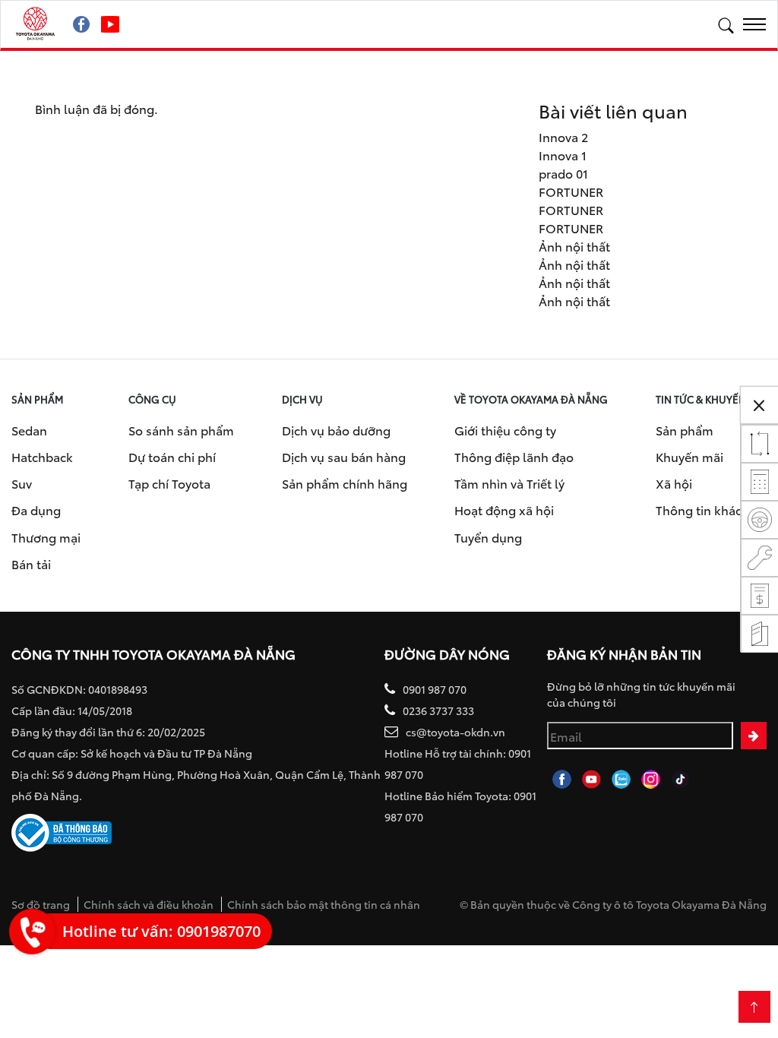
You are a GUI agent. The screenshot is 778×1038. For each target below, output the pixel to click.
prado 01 (563, 173)
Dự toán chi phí (172, 456)
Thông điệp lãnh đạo (514, 456)
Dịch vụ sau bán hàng (344, 456)
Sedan (29, 429)
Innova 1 (563, 154)
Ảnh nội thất (574, 246)
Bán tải (31, 563)
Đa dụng (36, 509)
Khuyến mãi (689, 456)
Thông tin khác (699, 509)
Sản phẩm (684, 429)
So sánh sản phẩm (181, 429)
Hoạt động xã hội (504, 509)
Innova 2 (563, 136)
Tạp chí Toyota (169, 483)
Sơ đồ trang (40, 904)
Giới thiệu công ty (505, 429)
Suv (21, 483)
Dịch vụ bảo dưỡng (336, 429)
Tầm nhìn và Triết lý (509, 483)
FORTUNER (571, 191)
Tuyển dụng (488, 537)
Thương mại (46, 537)
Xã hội (674, 483)
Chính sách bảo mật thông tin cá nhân (323, 904)
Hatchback (42, 456)
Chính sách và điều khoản (148, 904)
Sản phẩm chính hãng (344, 483)
